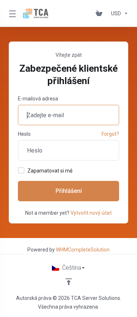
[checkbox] (21, 170)
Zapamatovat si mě (49, 171)
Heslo (24, 134)
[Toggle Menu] (11, 13)
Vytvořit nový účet (91, 213)
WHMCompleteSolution (83, 250)
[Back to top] (69, 282)
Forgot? (110, 134)
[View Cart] (100, 13)
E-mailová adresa (38, 99)
